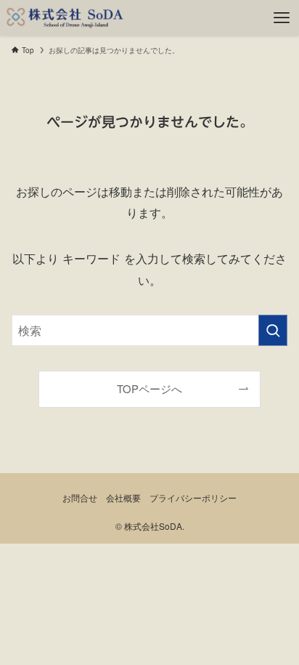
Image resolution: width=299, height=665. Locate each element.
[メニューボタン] (281, 18)
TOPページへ (149, 388)
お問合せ (79, 497)
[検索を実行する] (272, 330)
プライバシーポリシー (193, 497)
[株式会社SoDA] (65, 18)
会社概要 (123, 497)
